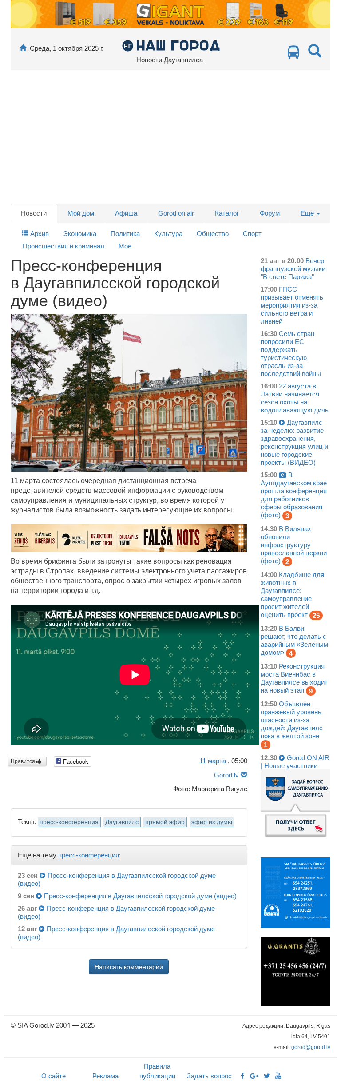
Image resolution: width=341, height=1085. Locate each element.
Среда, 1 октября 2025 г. (66, 48)
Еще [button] (308, 213)
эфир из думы (211, 822)
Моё (125, 246)
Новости (34, 213)
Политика (125, 233)
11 (212, 761)
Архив (38, 233)
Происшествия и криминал (63, 246)
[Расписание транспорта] (293, 54)
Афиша (126, 213)
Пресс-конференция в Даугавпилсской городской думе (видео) (140, 896)
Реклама (105, 1076)
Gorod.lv (226, 775)
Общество (213, 233)
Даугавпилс (122, 822)
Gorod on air (176, 213)
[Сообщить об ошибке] (244, 775)
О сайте (53, 1076)
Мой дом (80, 213)
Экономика (79, 233)
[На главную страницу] (23, 48)
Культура (168, 233)
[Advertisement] (170, 137)
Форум (270, 213)
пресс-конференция (69, 822)
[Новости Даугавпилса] (171, 45)
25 (316, 615)
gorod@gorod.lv (310, 1047)
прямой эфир (165, 822)
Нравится (23, 761)
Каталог (227, 213)
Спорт (252, 233)
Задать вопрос (209, 1076)
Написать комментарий (129, 966)
